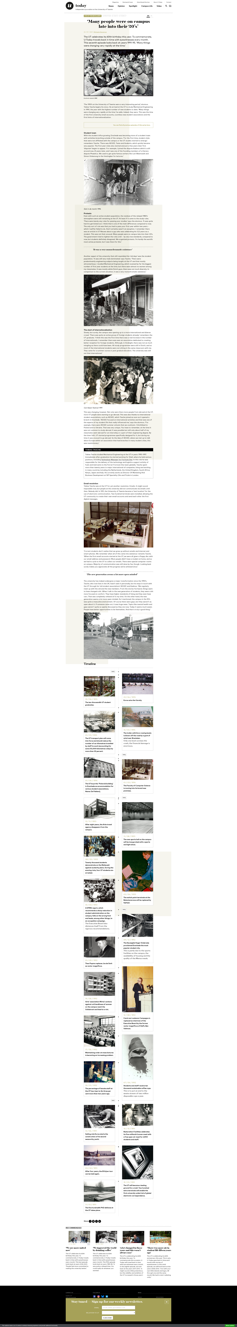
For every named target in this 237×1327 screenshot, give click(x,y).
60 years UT (122, 16)
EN (148, 15)
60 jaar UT (115, 16)
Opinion (121, 6)
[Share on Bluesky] (93, 1221)
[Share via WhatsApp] (96, 1221)
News (111, 6)
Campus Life (146, 6)
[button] (166, 1302)
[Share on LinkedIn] (99, 1221)
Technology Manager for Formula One (116, 460)
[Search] (170, 6)
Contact (168, 2)
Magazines (115, 2)
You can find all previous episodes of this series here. (131, 125)
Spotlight (133, 6)
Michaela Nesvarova (100, 32)
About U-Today (158, 2)
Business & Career (128, 2)
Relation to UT (92, 1313)
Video (159, 6)
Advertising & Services (143, 2)
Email (96, 1308)
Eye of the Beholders (93, 16)
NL (151, 15)
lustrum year (106, 16)
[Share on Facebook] (90, 1221)
